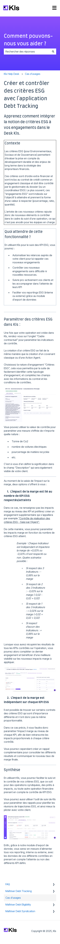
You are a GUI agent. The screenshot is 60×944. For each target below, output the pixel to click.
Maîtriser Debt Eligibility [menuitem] (18, 904)
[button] (53, 884)
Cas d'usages (32, 73)
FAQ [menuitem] (7, 884)
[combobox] (27, 52)
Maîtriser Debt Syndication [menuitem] (20, 911)
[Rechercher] (53, 52)
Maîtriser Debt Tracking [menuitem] (18, 891)
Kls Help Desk (11, 73)
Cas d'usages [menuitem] (13, 897)
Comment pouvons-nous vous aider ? (28, 40)
